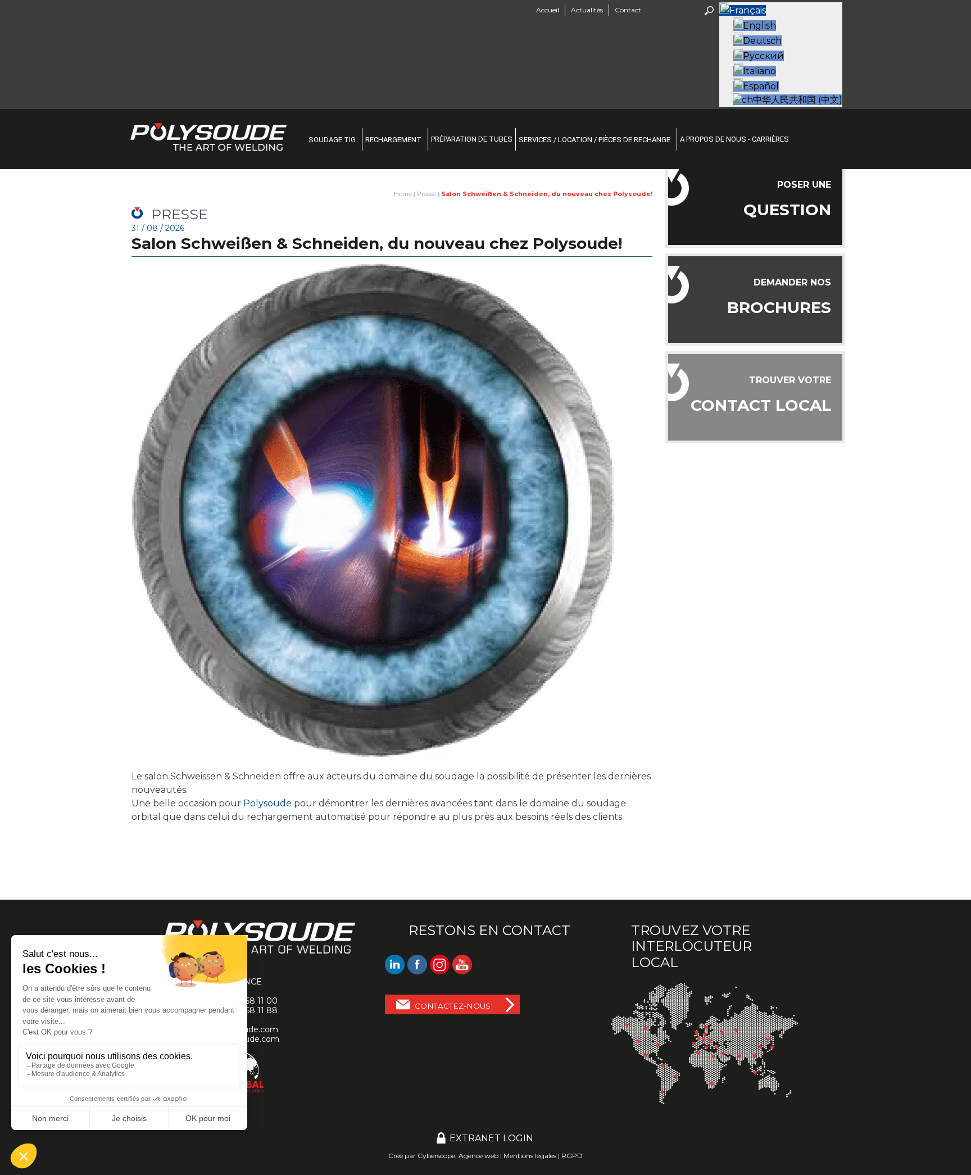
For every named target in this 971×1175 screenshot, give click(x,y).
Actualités (587, 10)
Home (403, 194)
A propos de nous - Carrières (734, 139)
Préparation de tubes (471, 139)
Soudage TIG (332, 139)
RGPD (572, 1155)
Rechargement (393, 139)
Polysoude (267, 803)
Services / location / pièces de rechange (594, 139)
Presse (426, 194)
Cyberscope (436, 1155)
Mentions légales (529, 1155)
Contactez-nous (453, 1005)
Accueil (547, 10)
